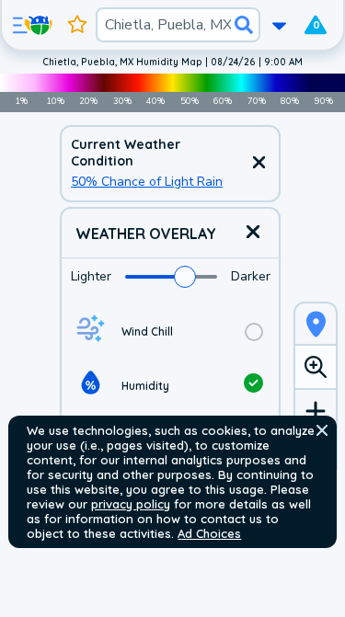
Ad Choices (209, 533)
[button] (322, 430)
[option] (170, 331)
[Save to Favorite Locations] (77, 24)
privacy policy (130, 504)
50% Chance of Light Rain (147, 181)
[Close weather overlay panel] (253, 233)
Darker (250, 276)
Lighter (91, 276)
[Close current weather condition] (258, 164)
